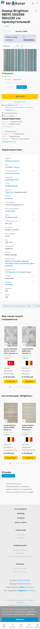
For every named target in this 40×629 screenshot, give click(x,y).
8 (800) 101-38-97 (24, 580)
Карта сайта (21, 522)
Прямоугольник (12, 161)
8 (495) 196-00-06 (24, 584)
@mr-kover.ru (26, 587)
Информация (20, 545)
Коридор (9, 263)
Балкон (8, 261)
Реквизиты (20, 553)
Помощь (20, 564)
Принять (20, 619)
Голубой (9, 167)
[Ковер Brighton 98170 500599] (20, 60)
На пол (16, 272)
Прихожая (24, 263)
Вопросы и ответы (20, 550)
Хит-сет (8, 223)
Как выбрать (21, 509)
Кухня (16, 263)
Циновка (9, 284)
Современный (11, 186)
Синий (16, 167)
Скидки (21, 518)
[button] (10, 387)
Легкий (8, 272)
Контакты (20, 538)
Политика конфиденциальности (20, 556)
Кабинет (25, 261)
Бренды (21, 513)
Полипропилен (12, 180)
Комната (9, 266)
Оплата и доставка (20, 568)
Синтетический (12, 173)
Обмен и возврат (20, 572)
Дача (32, 263)
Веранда (16, 261)
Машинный (10, 211)
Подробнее (9, 110)
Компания (21, 530)
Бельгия (9, 198)
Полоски (9, 192)
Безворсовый (11, 217)
